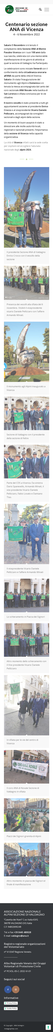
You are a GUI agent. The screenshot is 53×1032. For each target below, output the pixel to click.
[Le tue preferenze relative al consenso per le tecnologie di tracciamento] (48, 1027)
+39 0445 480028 (22, 932)
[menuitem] (39, 9)
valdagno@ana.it (20, 935)
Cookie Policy (12, 1008)
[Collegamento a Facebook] (8, 989)
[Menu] (45, 9)
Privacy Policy (12, 1003)
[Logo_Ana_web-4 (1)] (22, 9)
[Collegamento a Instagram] (15, 989)
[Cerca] (39, 9)
